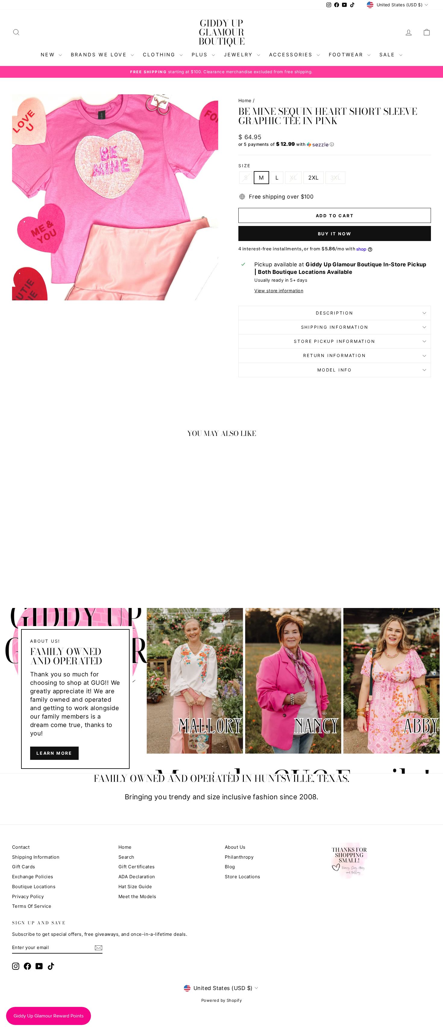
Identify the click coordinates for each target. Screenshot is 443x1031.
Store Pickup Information (334, 341)
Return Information (334, 355)
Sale (388, 55)
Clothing (160, 55)
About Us (235, 847)
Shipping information (335, 327)
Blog (230, 867)
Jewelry (240, 55)
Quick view (62, 545)
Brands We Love (100, 55)
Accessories (292, 55)
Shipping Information (35, 857)
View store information (278, 290)
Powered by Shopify (221, 1000)
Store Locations (242, 876)
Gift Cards (23, 867)
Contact (21, 847)
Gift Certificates (136, 867)
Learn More (54, 753)
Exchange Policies (32, 876)
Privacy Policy (28, 896)
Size (244, 165)
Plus (201, 55)
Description (334, 312)
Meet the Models (137, 896)
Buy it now (335, 233)
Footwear (347, 55)
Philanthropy (239, 857)
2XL (313, 177)
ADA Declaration (136, 876)
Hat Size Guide (135, 886)
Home (245, 100)
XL (293, 177)
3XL (335, 177)
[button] (334, 144)
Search (126, 857)
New (49, 55)
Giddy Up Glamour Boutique (222, 32)
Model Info (334, 369)
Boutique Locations (33, 886)
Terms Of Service (31, 906)
